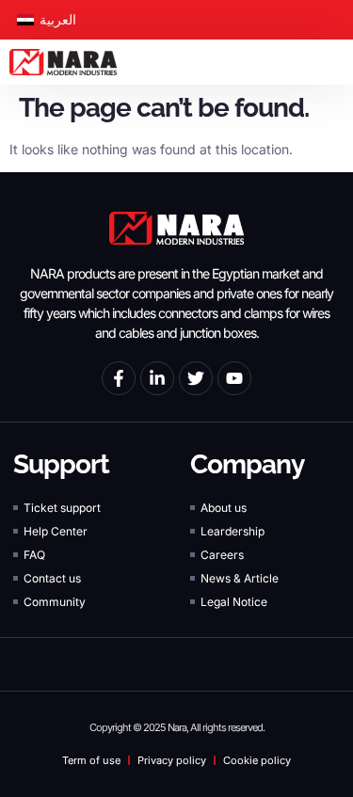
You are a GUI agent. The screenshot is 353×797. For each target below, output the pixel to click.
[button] (338, 62)
